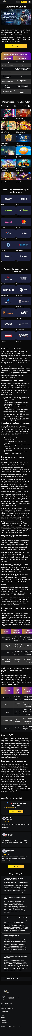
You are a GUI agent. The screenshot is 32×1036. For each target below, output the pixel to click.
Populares (3, 105)
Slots (26, 105)
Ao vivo (11, 105)
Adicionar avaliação (16, 811)
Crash (18, 105)
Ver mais (16, 866)
